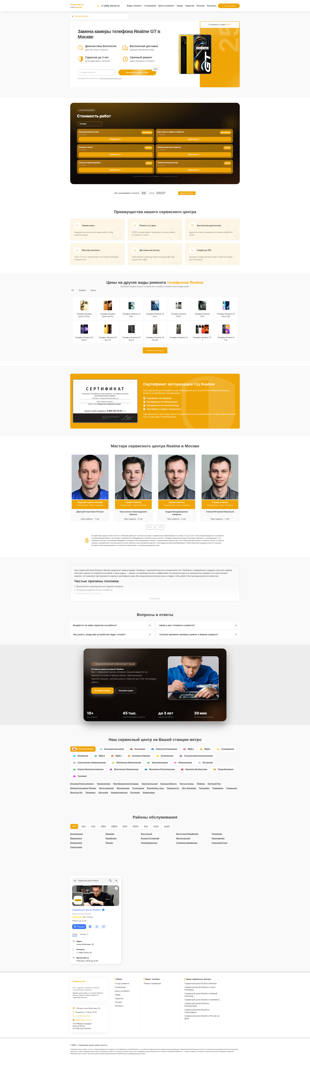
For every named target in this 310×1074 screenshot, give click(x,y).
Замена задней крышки (90, 162)
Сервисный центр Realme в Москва (201, 983)
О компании (150, 6)
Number (82, 290)
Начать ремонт (230, 6)
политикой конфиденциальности (111, 78)
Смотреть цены (126, 690)
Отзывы (201, 6)
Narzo (93, 290)
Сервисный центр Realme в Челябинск (202, 1000)
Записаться (115, 139)
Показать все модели (155, 350)
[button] (150, 527)
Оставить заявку (102, 690)
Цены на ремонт (166, 6)
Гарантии (189, 6)
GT (72, 290)
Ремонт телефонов (152, 983)
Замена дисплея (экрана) (169, 147)
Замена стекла (86, 147)
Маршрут (81, 927)
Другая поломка (187, 193)
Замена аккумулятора (167, 162)
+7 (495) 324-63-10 (110, 6)
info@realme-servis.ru (83, 1020)
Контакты (211, 6)
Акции (180, 6)
